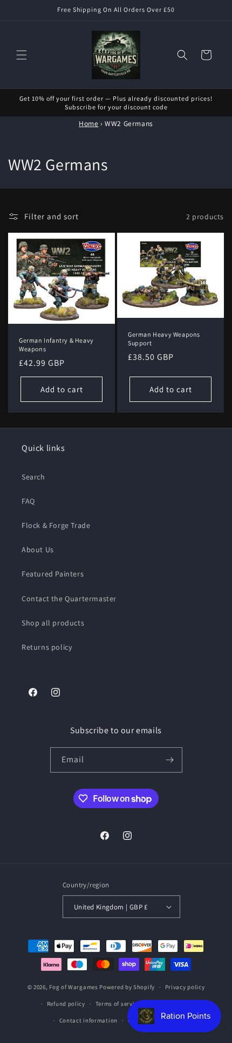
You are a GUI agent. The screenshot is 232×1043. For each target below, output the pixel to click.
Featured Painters (53, 574)
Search (33, 477)
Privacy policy (185, 987)
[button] (21, 55)
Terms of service (118, 1003)
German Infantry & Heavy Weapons (56, 345)
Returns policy (47, 647)
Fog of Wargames (73, 987)
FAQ (28, 501)
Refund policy (66, 1003)
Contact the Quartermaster (69, 598)
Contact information (88, 1020)
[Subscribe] (170, 760)
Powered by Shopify (127, 987)
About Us (38, 549)
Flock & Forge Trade (56, 525)
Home (88, 123)
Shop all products (53, 623)
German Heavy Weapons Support (164, 339)
